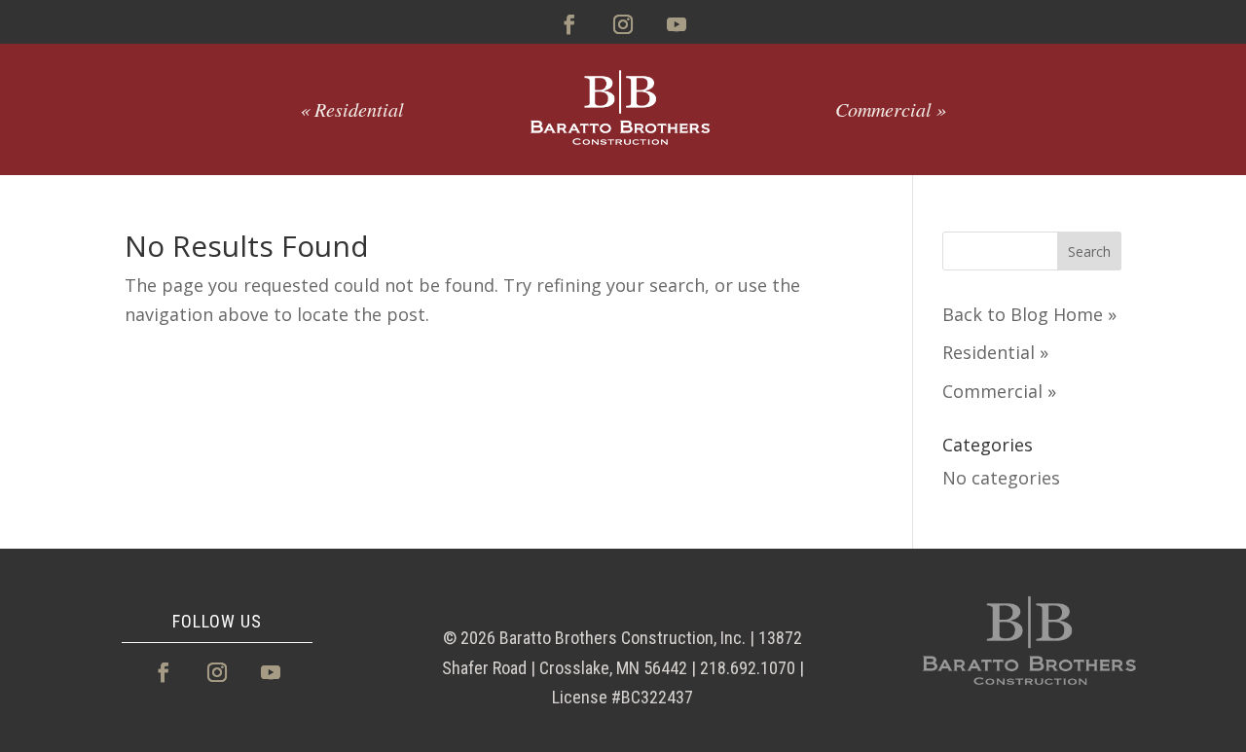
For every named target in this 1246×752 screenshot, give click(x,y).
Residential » (995, 352)
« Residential (352, 109)
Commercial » (890, 109)
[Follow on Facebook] (569, 24)
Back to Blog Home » (1029, 314)
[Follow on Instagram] (623, 24)
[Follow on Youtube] (676, 24)
